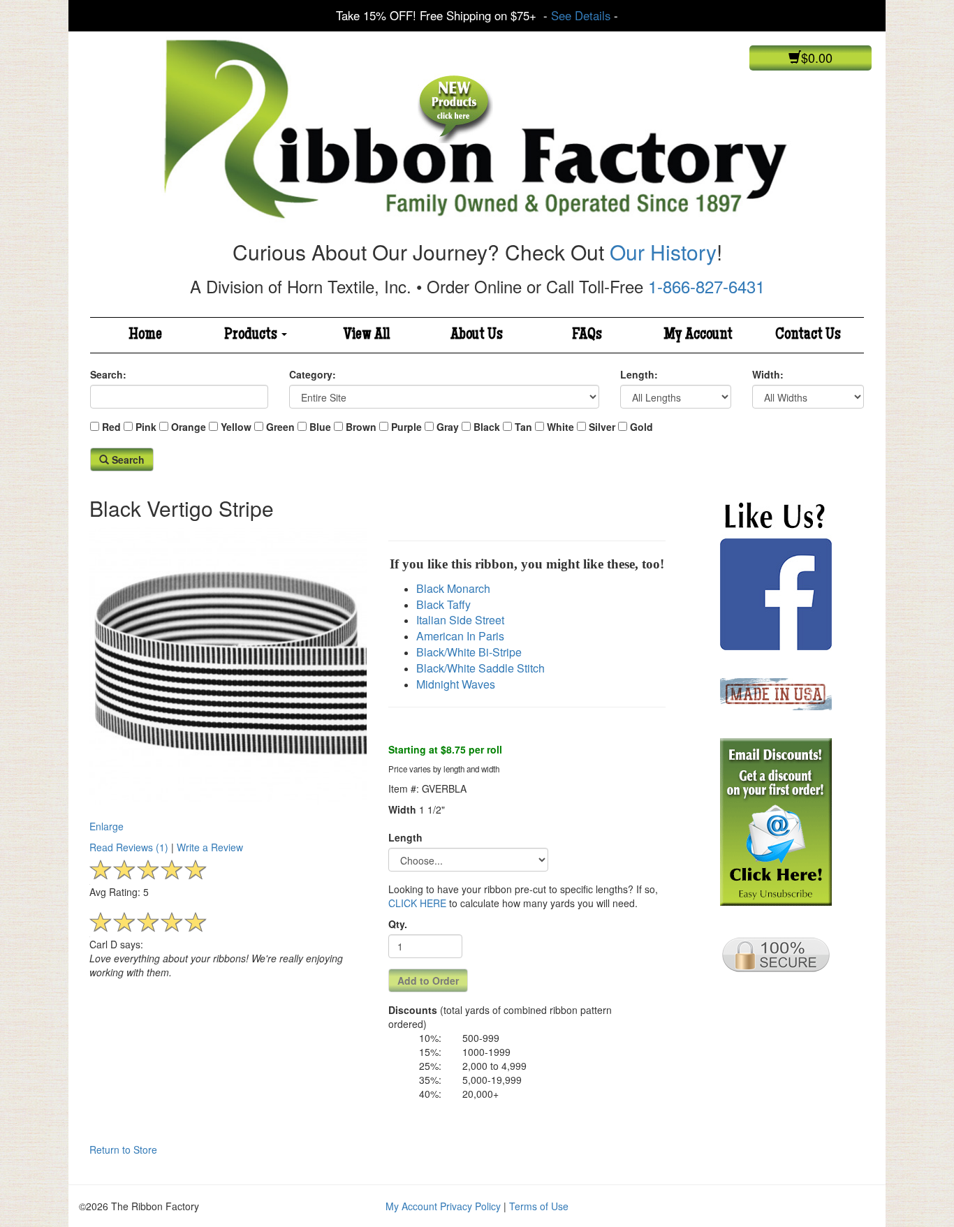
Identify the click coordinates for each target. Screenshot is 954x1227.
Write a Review (210, 847)
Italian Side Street (460, 620)
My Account (698, 335)
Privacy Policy (470, 1206)
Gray (447, 427)
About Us (476, 335)
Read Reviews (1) (128, 847)
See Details (580, 15)
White (560, 427)
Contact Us (808, 335)
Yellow (236, 427)
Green (280, 427)
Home (145, 335)
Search (127, 459)
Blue (320, 427)
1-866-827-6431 (706, 286)
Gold (641, 427)
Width (402, 809)
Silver (602, 427)
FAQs (587, 335)
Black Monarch (453, 588)
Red (111, 427)
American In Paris (460, 636)
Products (252, 335)
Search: (108, 374)
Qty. (397, 924)
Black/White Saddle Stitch (480, 668)
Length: (639, 374)
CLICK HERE (417, 903)
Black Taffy (443, 604)
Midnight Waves (455, 684)
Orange (188, 427)
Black (487, 427)
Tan (523, 427)
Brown (361, 427)
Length (405, 837)
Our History (663, 252)
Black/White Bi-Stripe (469, 652)
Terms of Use (538, 1206)
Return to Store (123, 1149)
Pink (145, 427)
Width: (768, 374)
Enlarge (106, 825)
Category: (312, 374)
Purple (406, 427)
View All (367, 335)
